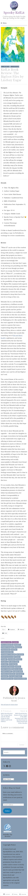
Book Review (6, 649)
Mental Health (17, 669)
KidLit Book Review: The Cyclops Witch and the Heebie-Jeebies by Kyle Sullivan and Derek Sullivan (7, 716)
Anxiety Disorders (8, 647)
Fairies (5, 659)
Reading (5, 676)
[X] (4, 766)
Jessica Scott (15, 66)
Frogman (12, 659)
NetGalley (20, 674)
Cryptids (20, 654)
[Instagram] (10, 766)
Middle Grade (6, 642)
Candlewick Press (8, 652)
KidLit (19, 659)
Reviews (16, 642)
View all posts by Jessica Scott (9, 704)
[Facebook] (7, 766)
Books (15, 649)
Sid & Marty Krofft (16, 676)
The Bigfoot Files (8, 678)
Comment (21, 744)
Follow (7, 811)
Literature (14, 664)
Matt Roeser (6, 669)
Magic (18, 666)
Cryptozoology (7, 657)
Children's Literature (9, 654)
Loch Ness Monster (8, 666)
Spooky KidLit (14, 12)
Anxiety (18, 645)
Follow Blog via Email (11, 788)
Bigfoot (18, 647)
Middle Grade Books (8, 674)
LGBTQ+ (5, 661)
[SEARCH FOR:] (14, 752)
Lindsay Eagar (14, 661)
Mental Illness (7, 671)
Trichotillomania (21, 678)
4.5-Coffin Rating (8, 645)
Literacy (5, 664)
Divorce (17, 657)
